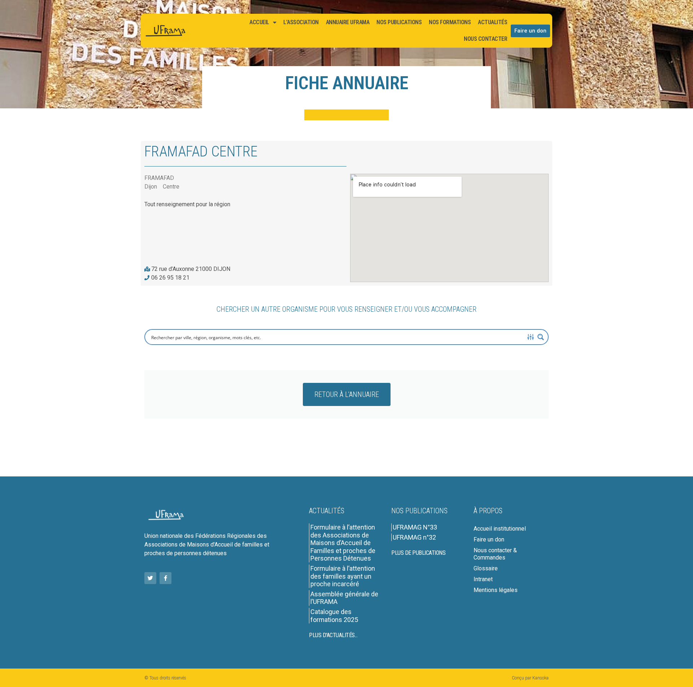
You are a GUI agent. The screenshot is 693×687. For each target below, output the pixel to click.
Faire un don (489, 539)
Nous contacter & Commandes (495, 554)
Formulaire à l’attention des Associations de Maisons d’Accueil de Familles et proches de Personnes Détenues (342, 542)
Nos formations (450, 22)
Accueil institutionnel (500, 528)
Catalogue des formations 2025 (334, 615)
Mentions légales (496, 590)
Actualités (492, 22)
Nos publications (399, 22)
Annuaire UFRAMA (348, 22)
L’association (301, 22)
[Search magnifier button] (541, 337)
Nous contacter (485, 38)
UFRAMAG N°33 (415, 527)
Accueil (259, 22)
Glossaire (486, 568)
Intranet (483, 579)
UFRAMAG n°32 (414, 537)
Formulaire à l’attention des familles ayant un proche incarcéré (342, 576)
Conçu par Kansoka (530, 677)
